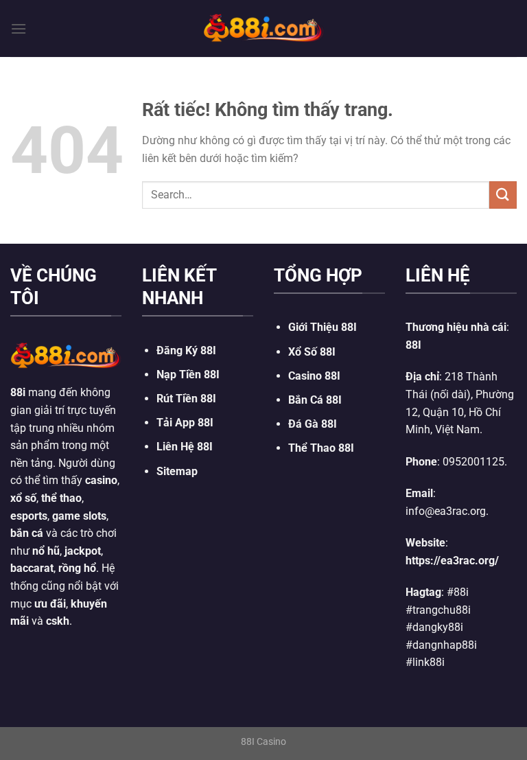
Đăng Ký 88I (186, 350)
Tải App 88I (184, 422)
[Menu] (18, 28)
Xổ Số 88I (312, 351)
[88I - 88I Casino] (263, 28)
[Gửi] (503, 194)
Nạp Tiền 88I (188, 374)
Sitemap (177, 471)
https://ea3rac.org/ (452, 560)
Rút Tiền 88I (186, 398)
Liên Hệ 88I (184, 446)
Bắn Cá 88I (315, 399)
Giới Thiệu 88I (322, 327)
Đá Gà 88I (312, 423)
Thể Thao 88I (321, 447)
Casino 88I (314, 375)
